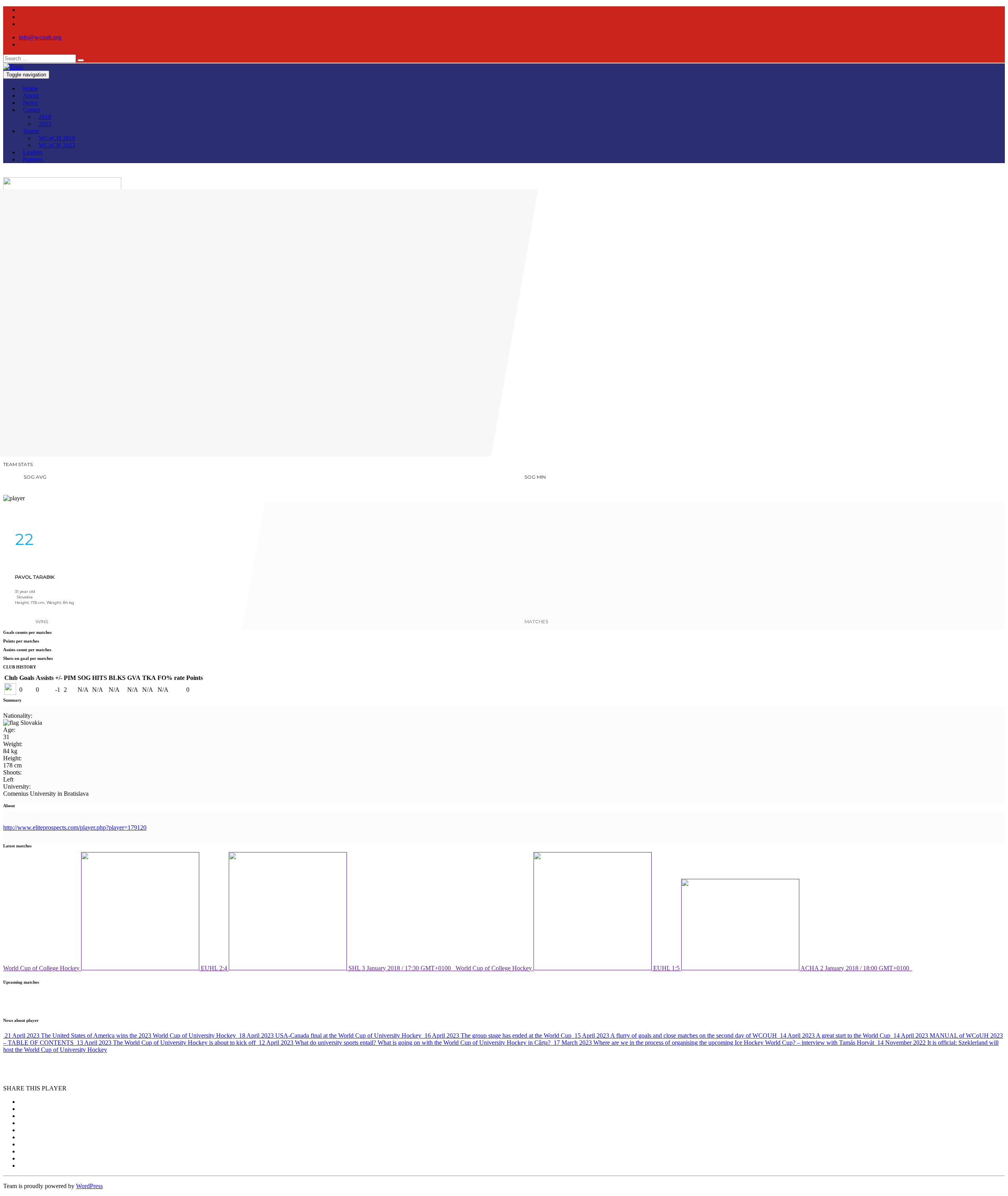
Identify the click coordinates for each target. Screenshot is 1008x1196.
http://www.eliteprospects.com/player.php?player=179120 (74, 827)
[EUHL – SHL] (15, 449)
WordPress (89, 1186)
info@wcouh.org (40, 37)
